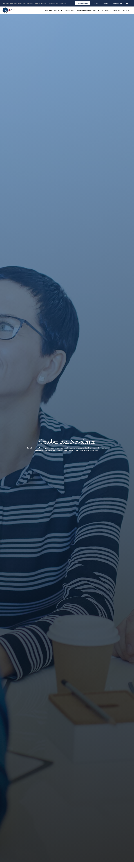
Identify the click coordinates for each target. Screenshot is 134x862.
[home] (9, 10)
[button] (52, 12)
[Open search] (127, 3)
